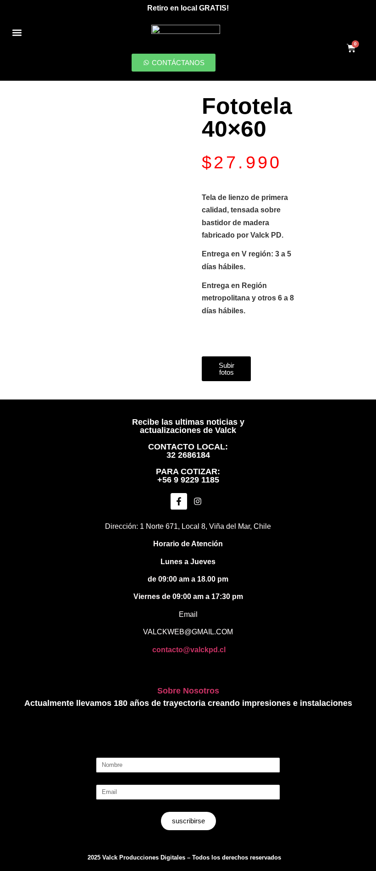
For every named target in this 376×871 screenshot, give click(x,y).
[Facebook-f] (179, 501)
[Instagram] (197, 501)
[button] (16, 32)
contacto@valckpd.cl (189, 650)
